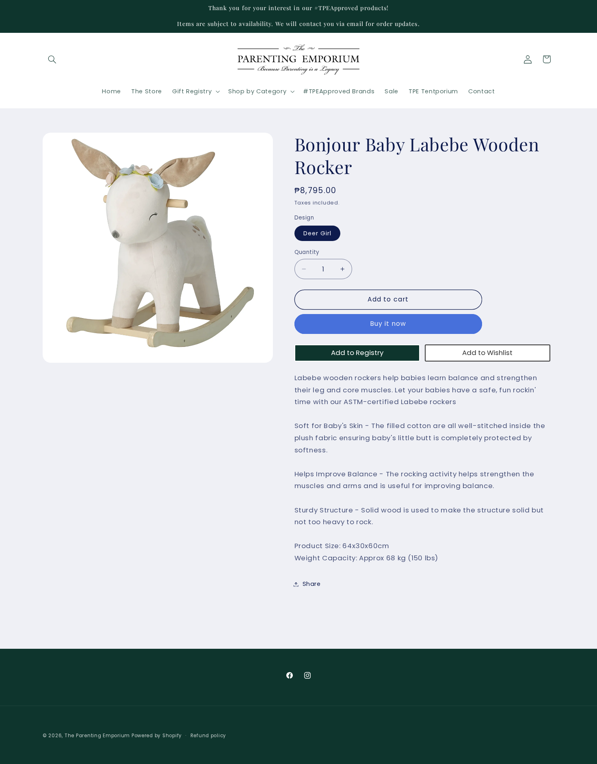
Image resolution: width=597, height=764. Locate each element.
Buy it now (388, 324)
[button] (52, 59)
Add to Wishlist (487, 352)
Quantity (307, 252)
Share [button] (312, 584)
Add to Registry (357, 352)
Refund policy (208, 735)
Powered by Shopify (157, 735)
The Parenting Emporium (97, 735)
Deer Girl (317, 233)
